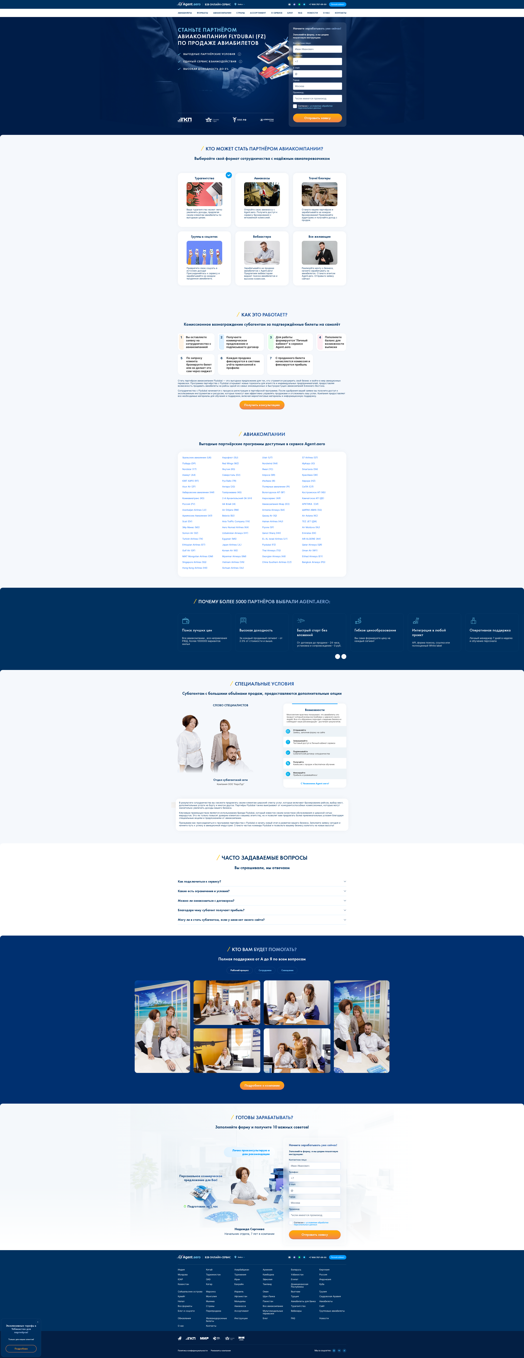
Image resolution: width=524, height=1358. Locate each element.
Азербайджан (241, 1269)
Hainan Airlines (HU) (272, 521)
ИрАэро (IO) (308, 463)
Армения (267, 1269)
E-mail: (296, 68)
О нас (326, 12)
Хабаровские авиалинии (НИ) (198, 492)
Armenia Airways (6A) (273, 509)
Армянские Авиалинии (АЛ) (197, 515)
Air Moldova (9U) (311, 527)
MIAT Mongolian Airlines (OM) (197, 556)
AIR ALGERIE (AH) (311, 538)
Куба (321, 1284)
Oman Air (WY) (310, 550)
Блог (290, 12)
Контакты (340, 12)
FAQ (300, 12)
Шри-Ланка (269, 1296)
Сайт (322, 1306)
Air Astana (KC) (310, 515)
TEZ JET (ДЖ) (309, 521)
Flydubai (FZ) (269, 544)
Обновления (184, 1318)
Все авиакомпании (273, 1306)
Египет (294, 1279)
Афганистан (240, 1296)
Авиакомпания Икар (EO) (276, 504)
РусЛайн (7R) (229, 480)
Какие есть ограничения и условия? (204, 891)
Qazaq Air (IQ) (269, 515)
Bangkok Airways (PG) (313, 562)
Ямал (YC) (267, 469)
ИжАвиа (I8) (268, 480)
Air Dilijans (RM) (230, 509)
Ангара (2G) (228, 486)
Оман (266, 1291)
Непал (181, 1301)
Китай (209, 1269)
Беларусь (296, 1269)
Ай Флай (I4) (229, 504)
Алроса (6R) (268, 475)
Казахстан (183, 1284)
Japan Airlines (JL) (232, 544)
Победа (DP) (189, 463)
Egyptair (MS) (229, 538)
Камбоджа (268, 1274)
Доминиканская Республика (299, 1285)
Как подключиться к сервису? (199, 881)
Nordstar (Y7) (189, 469)
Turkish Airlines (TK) (192, 538)
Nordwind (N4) (270, 463)
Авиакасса (240, 1306)
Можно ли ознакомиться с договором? (206, 900)
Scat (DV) (187, 521)
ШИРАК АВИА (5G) (312, 509)
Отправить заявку (317, 118)
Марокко (211, 1291)
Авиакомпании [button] (222, 12)
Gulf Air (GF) (188, 550)
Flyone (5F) (268, 527)
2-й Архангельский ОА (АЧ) (237, 498)
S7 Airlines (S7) (310, 457)
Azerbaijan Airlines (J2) (194, 509)
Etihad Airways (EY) (312, 556)
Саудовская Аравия (330, 1296)
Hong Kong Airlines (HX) (194, 567)
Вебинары (296, 1310)
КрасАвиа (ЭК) (310, 475)
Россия (323, 1274)
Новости (312, 12)
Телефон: (297, 55)
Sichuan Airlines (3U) (233, 567)
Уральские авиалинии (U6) (196, 457)
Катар (209, 1284)
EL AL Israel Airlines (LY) (275, 538)
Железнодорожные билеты (216, 1319)
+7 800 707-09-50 (317, 4)
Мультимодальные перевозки (273, 1312)
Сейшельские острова (190, 1291)
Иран (237, 1279)
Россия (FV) (188, 504)
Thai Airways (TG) (271, 550)
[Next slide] (343, 656)
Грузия (323, 1291)
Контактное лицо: (302, 43)
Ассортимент (241, 1310)
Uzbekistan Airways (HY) (235, 533)
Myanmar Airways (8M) (234, 556)
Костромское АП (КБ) (314, 492)
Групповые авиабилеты (332, 1310)
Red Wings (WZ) (230, 463)
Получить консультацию (262, 405)
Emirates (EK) (309, 533)
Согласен (315, 107)
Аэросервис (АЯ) (271, 498)
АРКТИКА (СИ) (310, 504)
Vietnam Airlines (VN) (233, 562)
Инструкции (241, 1318)
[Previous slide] (337, 656)
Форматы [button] (202, 12)
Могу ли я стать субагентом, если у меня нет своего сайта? (221, 919)
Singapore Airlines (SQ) (194, 562)
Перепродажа (213, 1310)
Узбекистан (297, 1274)
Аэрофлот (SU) (230, 457)
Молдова (183, 1274)
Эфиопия (267, 1279)
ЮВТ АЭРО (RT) (190, 480)
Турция (295, 1296)
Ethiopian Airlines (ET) (193, 544)
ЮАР (180, 1279)
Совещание (287, 970)
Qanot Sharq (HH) (271, 533)
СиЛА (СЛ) (308, 486)
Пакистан (268, 1301)
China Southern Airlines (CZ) (277, 562)
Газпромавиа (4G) (232, 492)
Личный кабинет (337, 4)
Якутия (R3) (228, 469)
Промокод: (298, 92)
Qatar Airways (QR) (312, 544)
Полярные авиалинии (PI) (276, 486)
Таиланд (267, 1284)
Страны (210, 1306)
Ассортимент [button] (258, 12)
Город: (296, 80)
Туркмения (240, 1274)
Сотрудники (265, 970)
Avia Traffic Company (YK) (236, 521)
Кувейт (181, 1296)
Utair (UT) (267, 457)
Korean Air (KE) (230, 550)
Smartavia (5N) (310, 469)
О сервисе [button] (276, 12)
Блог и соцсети (186, 1310)
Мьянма (210, 1301)
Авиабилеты (185, 12)
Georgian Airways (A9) (274, 556)
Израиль (239, 1291)
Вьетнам (295, 1291)
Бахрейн (239, 1284)
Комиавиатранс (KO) (193, 498)
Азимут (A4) (189, 475)
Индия (181, 1269)
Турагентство (298, 1306)
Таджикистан (213, 1274)
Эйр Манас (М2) (191, 527)
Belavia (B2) (228, 515)
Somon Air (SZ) (190, 533)
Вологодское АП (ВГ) (273, 492)
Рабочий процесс (240, 970)
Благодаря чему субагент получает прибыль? (211, 910)
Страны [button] (240, 12)
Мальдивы (240, 1301)
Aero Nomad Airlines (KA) (235, 527)
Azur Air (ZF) (189, 486)
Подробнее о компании (262, 1085)
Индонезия (325, 1279)
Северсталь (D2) (231, 475)
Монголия (211, 1296)
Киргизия (324, 1269)
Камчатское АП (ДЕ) (313, 498)
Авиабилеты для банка (303, 1301)
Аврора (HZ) (308, 480)
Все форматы (185, 1306)
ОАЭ (208, 1279)
